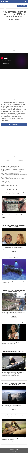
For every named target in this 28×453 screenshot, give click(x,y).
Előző (7, 160)
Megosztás (23, 6)
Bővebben (14, 220)
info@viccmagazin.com (14, 449)
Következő (20, 160)
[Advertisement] (14, 36)
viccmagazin (4, 1)
